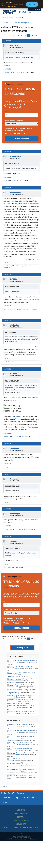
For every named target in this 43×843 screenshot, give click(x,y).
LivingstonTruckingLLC (14, 693)
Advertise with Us (20, 821)
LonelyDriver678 (12, 773)
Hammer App (20, 824)
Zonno (16, 750)
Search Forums (8, 18)
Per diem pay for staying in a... (23, 748)
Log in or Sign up (34, 9)
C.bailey (17, 687)
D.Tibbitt (25, 72)
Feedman (12, 436)
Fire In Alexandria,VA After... (24, 775)
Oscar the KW (15, 156)
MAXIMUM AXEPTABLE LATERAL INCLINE (25, 700)
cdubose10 (21, 707)
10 (18, 35)
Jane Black (20, 662)
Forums (22, 12)
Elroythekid (7, 529)
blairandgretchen (17, 180)
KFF (13, 761)
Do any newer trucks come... (26, 705)
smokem (18, 713)
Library (20, 817)
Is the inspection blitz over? (25, 753)
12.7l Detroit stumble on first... (21, 759)
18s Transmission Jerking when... (30, 690)
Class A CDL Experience (14, 120)
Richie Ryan (21, 744)
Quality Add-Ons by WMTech (21, 837)
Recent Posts (19, 18)
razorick (17, 726)
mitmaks (18, 765)
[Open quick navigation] (38, 23)
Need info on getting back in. (25, 711)
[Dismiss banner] (40, 4)
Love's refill (19, 763)
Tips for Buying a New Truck (24, 667)
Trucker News (20, 814)
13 (28, 35)
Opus (5, 467)
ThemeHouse (34, 839)
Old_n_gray (18, 529)
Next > (36, 35)
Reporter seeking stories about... (27, 660)
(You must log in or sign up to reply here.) (14, 636)
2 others (28, 467)
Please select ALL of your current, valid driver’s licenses (19, 130)
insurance (17, 416)
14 (32, 35)
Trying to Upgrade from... (25, 742)
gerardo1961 (11, 676)
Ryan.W (17, 668)
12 (25, 35)
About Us (21, 810)
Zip (6, 112)
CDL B (18, 133)
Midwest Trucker (15, 72)
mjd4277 (18, 777)
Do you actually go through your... (25, 685)
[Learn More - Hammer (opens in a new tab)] (21, 4)
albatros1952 (11, 703)
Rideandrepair (15, 192)
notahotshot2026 (12, 740)
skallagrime (7, 309)
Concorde (19, 755)
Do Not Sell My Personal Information (20, 828)
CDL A (8, 133)
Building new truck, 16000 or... (23, 695)
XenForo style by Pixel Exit (21, 836)
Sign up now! (22, 647)
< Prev (4, 35)
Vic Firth (6, 436)
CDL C (27, 133)
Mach (15, 697)
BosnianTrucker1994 (13, 682)
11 (21, 35)
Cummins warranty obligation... (25, 724)
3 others (32, 266)
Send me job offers (21, 138)
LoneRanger (7, 266)
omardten (7, 72)
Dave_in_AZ (15, 46)
